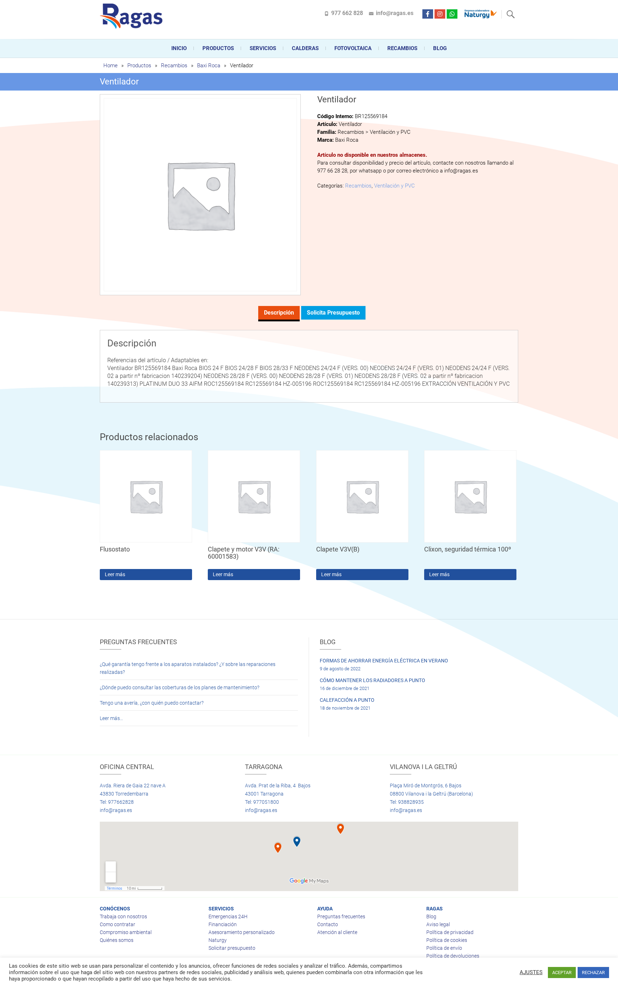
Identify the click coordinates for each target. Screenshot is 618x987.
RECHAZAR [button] (593, 972)
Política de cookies (446, 940)
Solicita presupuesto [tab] (333, 312)
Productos (218, 48)
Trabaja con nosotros (123, 916)
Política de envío (444, 948)
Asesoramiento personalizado (242, 932)
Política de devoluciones (452, 956)
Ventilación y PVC (394, 186)
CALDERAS (305, 48)
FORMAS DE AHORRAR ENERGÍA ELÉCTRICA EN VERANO (384, 660)
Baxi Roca (208, 65)
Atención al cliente (337, 932)
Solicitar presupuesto (232, 948)
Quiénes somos (116, 940)
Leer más (115, 574)
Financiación (223, 924)
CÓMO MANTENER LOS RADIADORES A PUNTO (372, 680)
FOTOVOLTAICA (353, 48)
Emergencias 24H (228, 916)
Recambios (402, 48)
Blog (440, 48)
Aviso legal (438, 924)
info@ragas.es (394, 13)
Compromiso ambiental (126, 932)
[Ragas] (133, 16)
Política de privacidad (450, 932)
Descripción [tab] (279, 312)
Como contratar (117, 924)
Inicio (179, 48)
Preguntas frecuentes (341, 916)
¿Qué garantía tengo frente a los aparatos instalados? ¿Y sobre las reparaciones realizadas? (187, 668)
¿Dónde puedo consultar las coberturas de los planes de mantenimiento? (179, 687)
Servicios (263, 48)
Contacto (327, 924)
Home (110, 65)
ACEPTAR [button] (562, 972)
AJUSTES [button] (531, 972)
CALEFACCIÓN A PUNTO (347, 700)
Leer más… (111, 718)
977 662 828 (347, 13)
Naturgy (218, 940)
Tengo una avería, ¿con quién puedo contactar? (151, 703)
